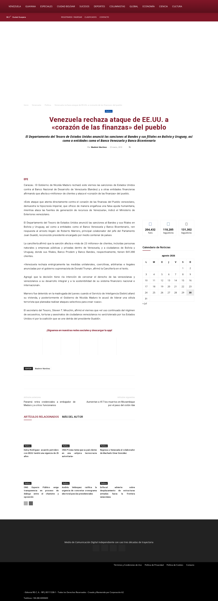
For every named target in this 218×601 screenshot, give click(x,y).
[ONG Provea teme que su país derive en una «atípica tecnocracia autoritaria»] (79, 435)
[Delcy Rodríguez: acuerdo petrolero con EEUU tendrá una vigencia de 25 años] (41, 435)
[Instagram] (201, 17)
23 (190, 286)
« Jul (145, 303)
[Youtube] (212, 17)
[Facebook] (196, 17)
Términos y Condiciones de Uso (128, 565)
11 (154, 280)
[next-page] (31, 503)
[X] (207, 17)
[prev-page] (26, 503)
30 (190, 292)
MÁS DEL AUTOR (72, 416)
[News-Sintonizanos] (166, 212)
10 (146, 280)
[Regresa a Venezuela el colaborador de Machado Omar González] (117, 435)
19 (162, 286)
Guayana (30, 6)
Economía (149, 6)
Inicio (26, 105)
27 (169, 292)
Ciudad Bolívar (66, 6)
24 (146, 292)
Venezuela (15, 6)
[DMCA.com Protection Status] (149, 592)
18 (154, 286)
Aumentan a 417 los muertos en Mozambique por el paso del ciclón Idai (110, 403)
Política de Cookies (175, 565)
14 (175, 280)
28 (175, 292)
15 (183, 280)
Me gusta (150, 222)
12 (162, 280)
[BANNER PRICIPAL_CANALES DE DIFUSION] (109, 39)
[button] (211, 6)
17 (146, 286)
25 (154, 292)
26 (162, 292)
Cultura (177, 6)
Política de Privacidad (154, 565)
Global (134, 6)
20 (169, 286)
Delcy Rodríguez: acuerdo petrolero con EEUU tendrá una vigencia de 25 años (41, 453)
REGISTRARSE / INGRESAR (71, 17)
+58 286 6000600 (40, 598)
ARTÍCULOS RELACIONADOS (41, 416)
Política (48, 105)
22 (183, 286)
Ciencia (163, 6)
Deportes (99, 6)
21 (175, 286)
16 (190, 280)
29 (183, 292)
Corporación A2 (117, 592)
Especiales (46, 6)
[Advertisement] (109, 77)
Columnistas (117, 6)
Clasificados (91, 17)
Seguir (168, 222)
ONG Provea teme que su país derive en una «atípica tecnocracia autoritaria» (79, 453)
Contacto (104, 17)
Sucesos (84, 6)
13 (169, 280)
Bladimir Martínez (99, 147)
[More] (176, 154)
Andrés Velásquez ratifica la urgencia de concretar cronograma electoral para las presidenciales (79, 490)
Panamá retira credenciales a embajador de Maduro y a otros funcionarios (49, 403)
